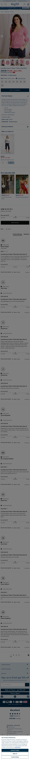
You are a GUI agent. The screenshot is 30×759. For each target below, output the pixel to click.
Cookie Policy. (17, 747)
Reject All (15, 753)
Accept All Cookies (15, 750)
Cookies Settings (15, 757)
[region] (15, 747)
